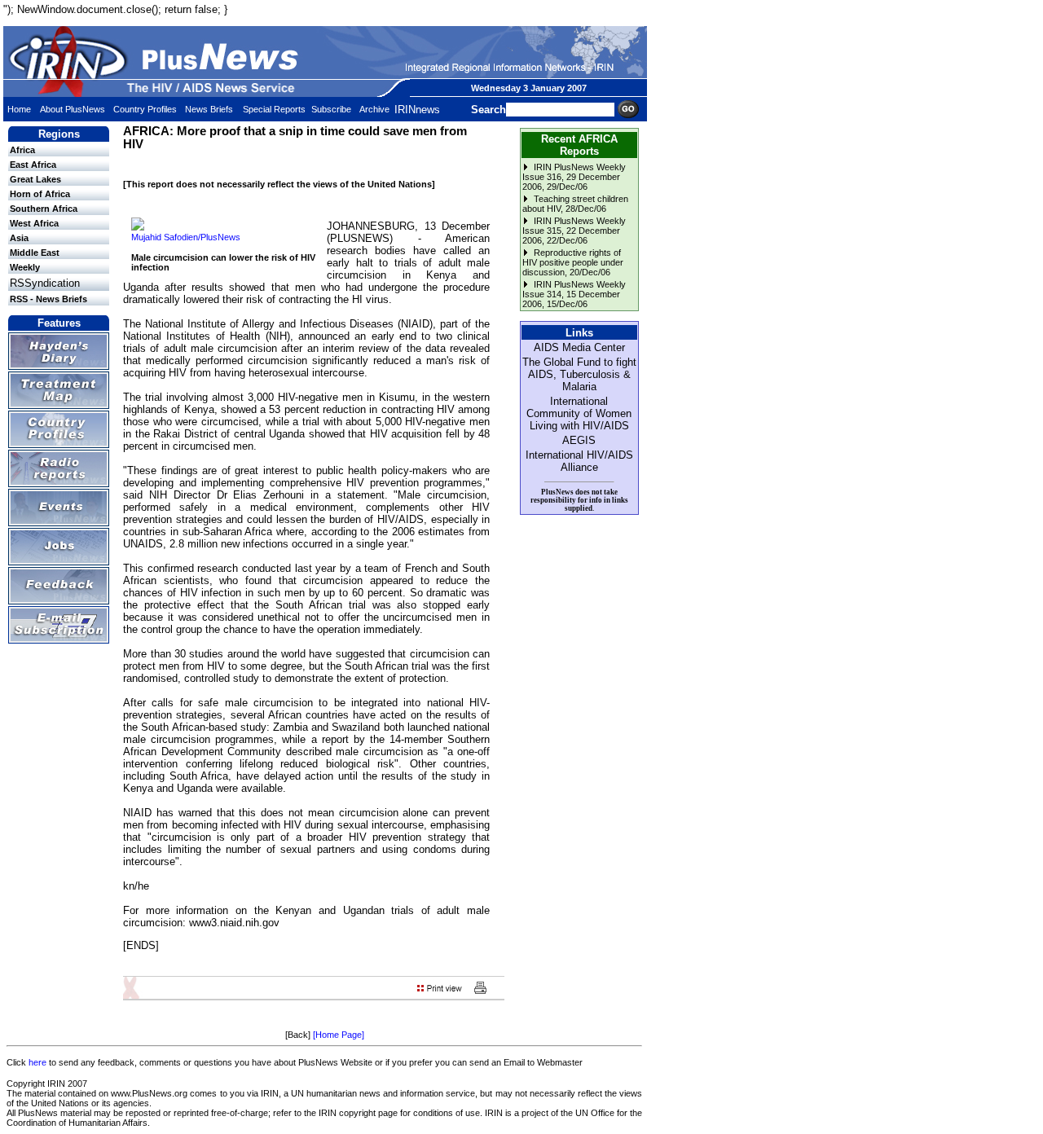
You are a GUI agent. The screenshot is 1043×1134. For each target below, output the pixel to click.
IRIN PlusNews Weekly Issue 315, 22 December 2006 (574, 230)
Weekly (25, 267)
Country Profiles (145, 109)
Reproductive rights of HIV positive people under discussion (572, 262)
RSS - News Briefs (48, 299)
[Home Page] (338, 1035)
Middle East (34, 252)
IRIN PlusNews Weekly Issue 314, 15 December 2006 (574, 294)
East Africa (33, 164)
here (37, 1062)
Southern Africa (43, 208)
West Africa (34, 223)
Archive (374, 109)
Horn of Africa (40, 194)
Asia (19, 238)
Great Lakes (35, 179)
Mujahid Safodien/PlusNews (185, 237)
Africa (22, 150)
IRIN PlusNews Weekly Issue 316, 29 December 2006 (574, 176)
